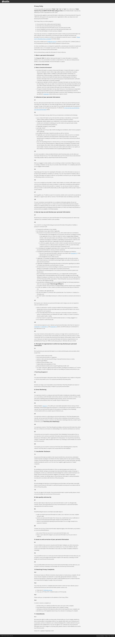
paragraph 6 (46, 94)
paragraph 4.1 (37, 326)
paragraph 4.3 (53, 326)
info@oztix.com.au (51, 41)
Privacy (106, 635)
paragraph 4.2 (44, 326)
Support (112, 635)
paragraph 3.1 (74, 253)
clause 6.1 (45, 406)
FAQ (109, 635)
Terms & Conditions (100, 635)
